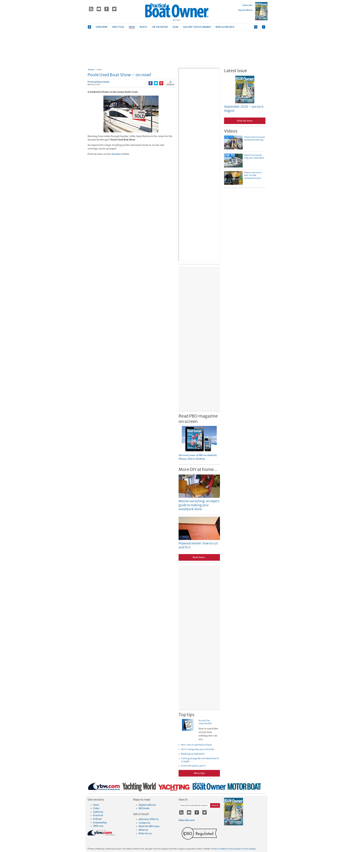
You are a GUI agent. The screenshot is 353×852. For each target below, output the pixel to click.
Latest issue (235, 70)
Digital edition (245, 10)
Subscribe (247, 5)
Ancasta (115, 154)
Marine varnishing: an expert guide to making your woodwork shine (199, 505)
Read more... (199, 557)
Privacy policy (235, 849)
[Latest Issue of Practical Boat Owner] (261, 11)
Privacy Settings (249, 849)
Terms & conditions (219, 849)
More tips (199, 773)
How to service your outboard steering (254, 138)
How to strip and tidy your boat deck (254, 156)
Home (91, 69)
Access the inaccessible (205, 722)
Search (215, 805)
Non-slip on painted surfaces (196, 744)
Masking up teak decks (193, 753)
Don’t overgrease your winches (197, 749)
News (99, 69)
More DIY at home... (198, 469)
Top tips (186, 714)
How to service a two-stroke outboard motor (252, 175)
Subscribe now (187, 820)
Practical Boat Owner (99, 81)
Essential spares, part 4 (193, 765)
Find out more (245, 120)
